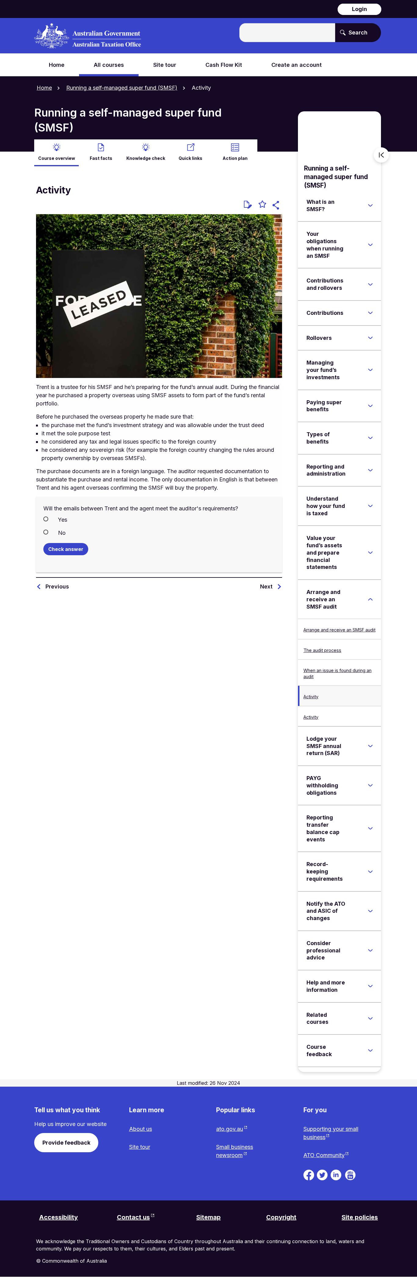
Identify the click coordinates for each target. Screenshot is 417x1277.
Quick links (190, 158)
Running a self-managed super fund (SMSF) (121, 88)
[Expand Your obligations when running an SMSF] (370, 245)
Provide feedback (66, 1142)
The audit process (322, 650)
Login (359, 9)
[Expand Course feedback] (370, 1051)
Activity (310, 696)
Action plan (235, 158)
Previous (57, 586)
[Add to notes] (247, 204)
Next (266, 586)
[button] (276, 206)
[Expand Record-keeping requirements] (370, 871)
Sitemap (208, 1217)
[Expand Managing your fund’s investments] (370, 370)
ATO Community (324, 1155)
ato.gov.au (229, 1129)
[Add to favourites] (262, 205)
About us (140, 1129)
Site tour (139, 1147)
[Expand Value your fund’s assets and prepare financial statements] (370, 553)
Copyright (281, 1217)
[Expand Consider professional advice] (370, 950)
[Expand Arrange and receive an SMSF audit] (370, 599)
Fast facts (101, 158)
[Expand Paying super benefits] (370, 406)
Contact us (133, 1217)
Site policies (360, 1217)
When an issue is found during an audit (337, 673)
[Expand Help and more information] (370, 986)
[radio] (159, 519)
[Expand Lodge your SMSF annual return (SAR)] (370, 746)
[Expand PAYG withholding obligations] (370, 785)
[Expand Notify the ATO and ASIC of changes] (370, 911)
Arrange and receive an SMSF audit (339, 629)
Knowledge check (145, 158)
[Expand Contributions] (370, 313)
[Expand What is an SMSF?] (370, 206)
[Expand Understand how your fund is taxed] (370, 506)
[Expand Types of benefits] (370, 438)
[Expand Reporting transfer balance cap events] (370, 828)
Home (44, 88)
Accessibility (58, 1217)
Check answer (65, 549)
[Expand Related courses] (370, 1018)
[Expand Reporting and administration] (370, 470)
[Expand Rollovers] (370, 338)
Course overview (56, 158)
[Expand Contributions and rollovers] (370, 284)
